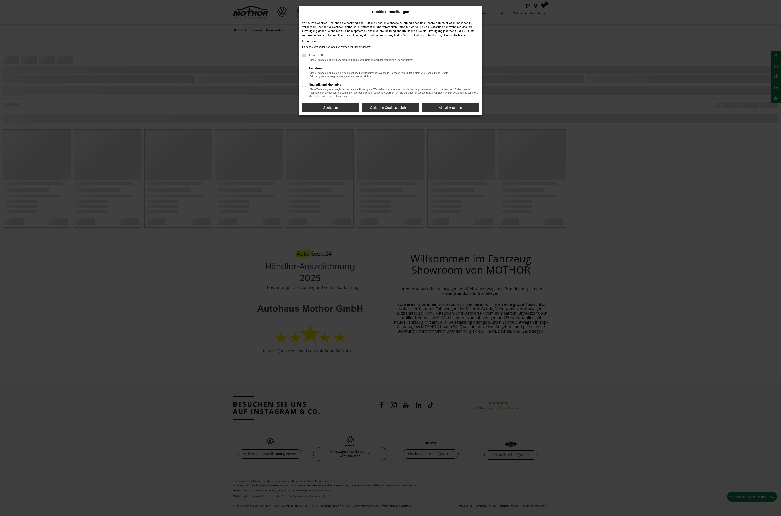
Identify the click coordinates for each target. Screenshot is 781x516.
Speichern (330, 107)
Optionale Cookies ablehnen (390, 107)
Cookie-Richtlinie (455, 35)
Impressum (309, 41)
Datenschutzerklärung (428, 35)
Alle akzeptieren (450, 107)
